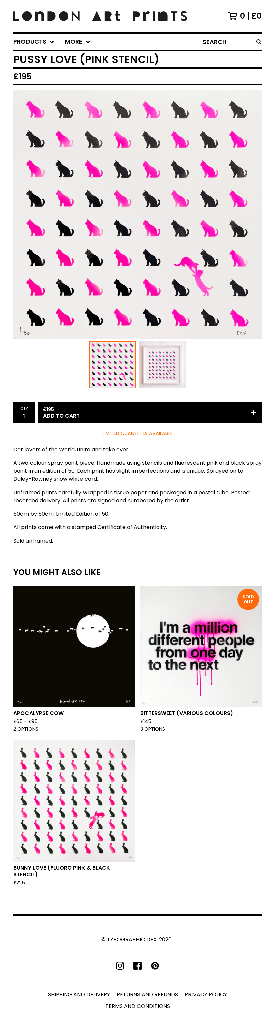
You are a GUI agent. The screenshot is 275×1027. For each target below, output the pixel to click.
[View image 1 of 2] (112, 364)
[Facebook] (137, 966)
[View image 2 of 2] (162, 364)
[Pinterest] (155, 966)
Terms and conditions (137, 1006)
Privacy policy (206, 994)
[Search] (259, 42)
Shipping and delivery (79, 994)
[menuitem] (33, 42)
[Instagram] (120, 966)
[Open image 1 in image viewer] (137, 214)
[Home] (100, 16)
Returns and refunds (147, 994)
